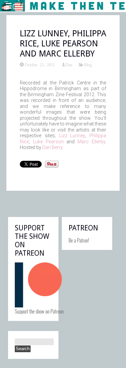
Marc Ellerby (91, 141)
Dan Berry (52, 147)
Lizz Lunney (72, 135)
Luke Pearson (48, 141)
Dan (69, 65)
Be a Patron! (79, 240)
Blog (88, 65)
